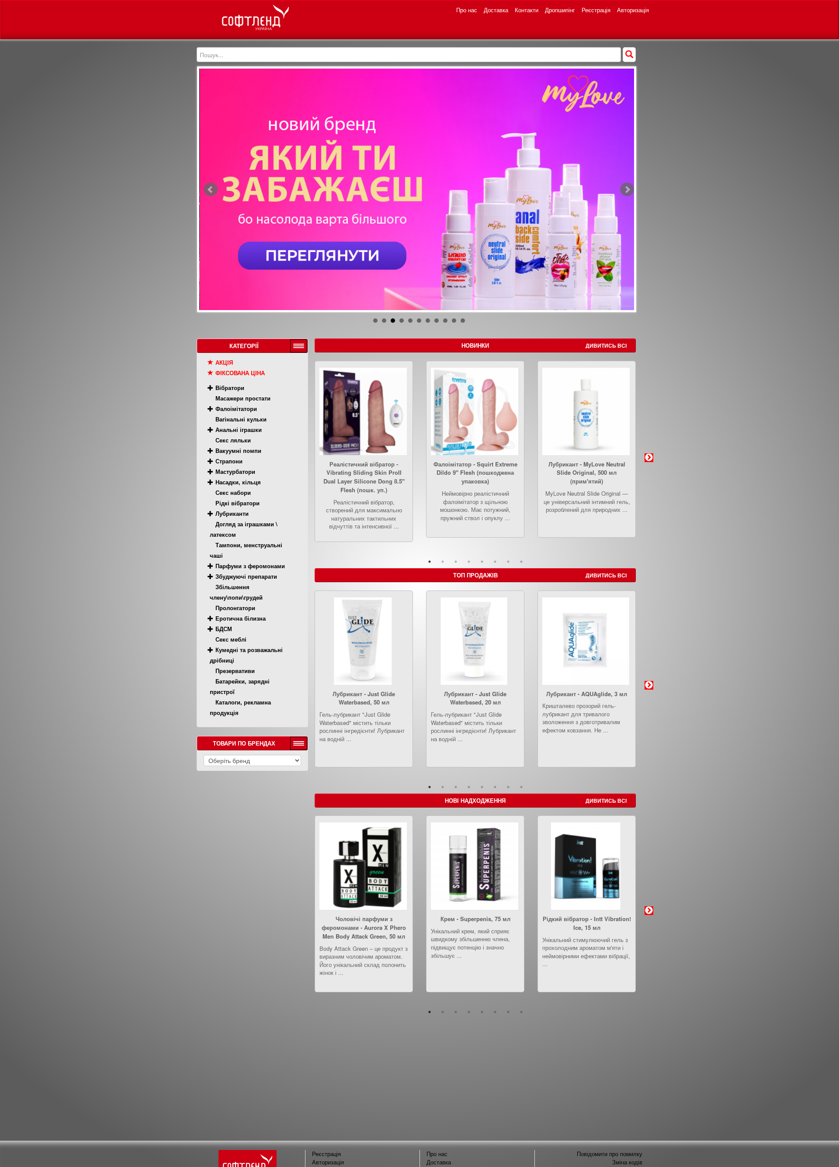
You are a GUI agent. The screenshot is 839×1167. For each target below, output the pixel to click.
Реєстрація (596, 10)
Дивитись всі (606, 345)
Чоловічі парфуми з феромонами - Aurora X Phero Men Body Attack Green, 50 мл (364, 927)
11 (463, 320)
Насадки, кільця (238, 482)
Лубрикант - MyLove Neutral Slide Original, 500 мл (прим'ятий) (586, 473)
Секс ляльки (233, 440)
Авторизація (633, 10)
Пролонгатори (235, 608)
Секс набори (233, 492)
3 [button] (455, 561)
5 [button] (482, 561)
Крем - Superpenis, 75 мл (475, 919)
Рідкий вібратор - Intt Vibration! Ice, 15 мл (587, 923)
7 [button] (508, 561)
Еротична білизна (240, 618)
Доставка (496, 10)
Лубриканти (232, 513)
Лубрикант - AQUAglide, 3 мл (586, 694)
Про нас (466, 10)
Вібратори (229, 387)
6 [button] (495, 561)
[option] (364, 458)
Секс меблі (230, 639)
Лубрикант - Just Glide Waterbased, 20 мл (475, 698)
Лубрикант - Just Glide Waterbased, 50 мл (364, 698)
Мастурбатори (235, 471)
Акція (224, 362)
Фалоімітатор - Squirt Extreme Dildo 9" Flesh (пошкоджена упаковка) (475, 473)
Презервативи (235, 670)
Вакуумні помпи (238, 450)
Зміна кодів (627, 1162)
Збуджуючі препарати (246, 576)
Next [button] (649, 457)
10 (454, 320)
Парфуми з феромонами (250, 566)
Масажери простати (242, 398)
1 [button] (429, 561)
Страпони (229, 461)
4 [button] (469, 561)
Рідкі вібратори (237, 503)
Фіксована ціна (240, 373)
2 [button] (442, 561)
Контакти (526, 10)
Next (627, 190)
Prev (211, 190)
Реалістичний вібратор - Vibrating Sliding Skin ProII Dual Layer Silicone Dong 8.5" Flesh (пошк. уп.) (364, 477)
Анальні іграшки (238, 429)
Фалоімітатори (236, 408)
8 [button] (521, 561)
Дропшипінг (560, 10)
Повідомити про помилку (609, 1154)
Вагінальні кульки (241, 419)
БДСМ (223, 629)
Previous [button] (301, 457)
